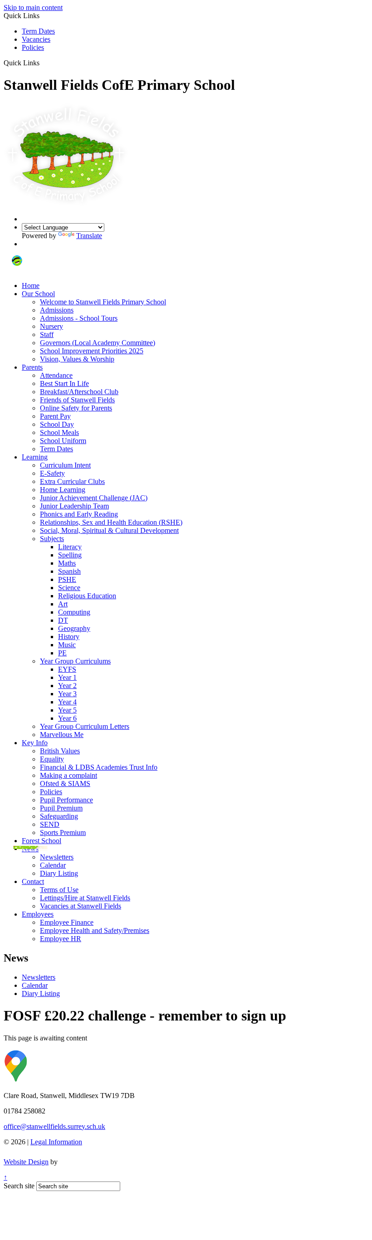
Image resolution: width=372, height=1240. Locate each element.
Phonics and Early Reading (79, 514)
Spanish (69, 571)
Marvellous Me (61, 734)
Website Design (26, 1162)
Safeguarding (59, 816)
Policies (33, 47)
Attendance (56, 375)
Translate (89, 235)
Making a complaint (68, 775)
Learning (35, 457)
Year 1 (67, 677)
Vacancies (36, 39)
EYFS (67, 669)
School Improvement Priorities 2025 (91, 351)
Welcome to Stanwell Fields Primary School (103, 302)
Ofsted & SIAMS (65, 783)
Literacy (70, 547)
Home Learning (62, 489)
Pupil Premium (61, 808)
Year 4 (67, 702)
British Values (60, 751)
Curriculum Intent (65, 465)
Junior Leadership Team (74, 506)
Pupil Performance (66, 800)
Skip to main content (33, 7)
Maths (67, 563)
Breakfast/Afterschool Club (79, 391)
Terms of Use (59, 889)
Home (30, 285)
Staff (47, 334)
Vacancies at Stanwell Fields (80, 906)
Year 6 (67, 718)
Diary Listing (59, 873)
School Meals (59, 432)
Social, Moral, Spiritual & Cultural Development (109, 530)
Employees (38, 914)
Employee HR (60, 938)
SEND (49, 824)
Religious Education (87, 596)
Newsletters (56, 857)
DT (63, 620)
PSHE (67, 579)
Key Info (35, 743)
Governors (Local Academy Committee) (97, 343)
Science (69, 587)
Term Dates (38, 31)
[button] (42, 62)
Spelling (70, 555)
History (68, 636)
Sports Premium (63, 832)
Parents (32, 367)
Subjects (52, 538)
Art (63, 604)
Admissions (56, 310)
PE (62, 653)
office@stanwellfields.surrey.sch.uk (54, 1126)
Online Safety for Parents (76, 408)
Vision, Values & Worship (77, 359)
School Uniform (63, 440)
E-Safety (52, 473)
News (30, 849)
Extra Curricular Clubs (72, 481)
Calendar (53, 865)
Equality (52, 759)
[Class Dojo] (17, 270)
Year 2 (67, 685)
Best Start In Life (64, 383)
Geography (74, 628)
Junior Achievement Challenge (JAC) (93, 498)
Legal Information (56, 1142)
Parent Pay (55, 416)
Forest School (41, 841)
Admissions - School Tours (78, 318)
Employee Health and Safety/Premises (94, 930)
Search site (19, 1186)
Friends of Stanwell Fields (77, 400)
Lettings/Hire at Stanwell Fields (85, 898)
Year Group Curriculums (75, 661)
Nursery (51, 326)
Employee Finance (66, 922)
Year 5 (67, 710)
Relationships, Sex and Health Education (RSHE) (111, 522)
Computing (74, 612)
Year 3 (67, 694)
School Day (57, 424)
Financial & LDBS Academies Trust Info (98, 767)
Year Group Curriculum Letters (84, 726)
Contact (33, 881)
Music (67, 645)
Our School (38, 294)
